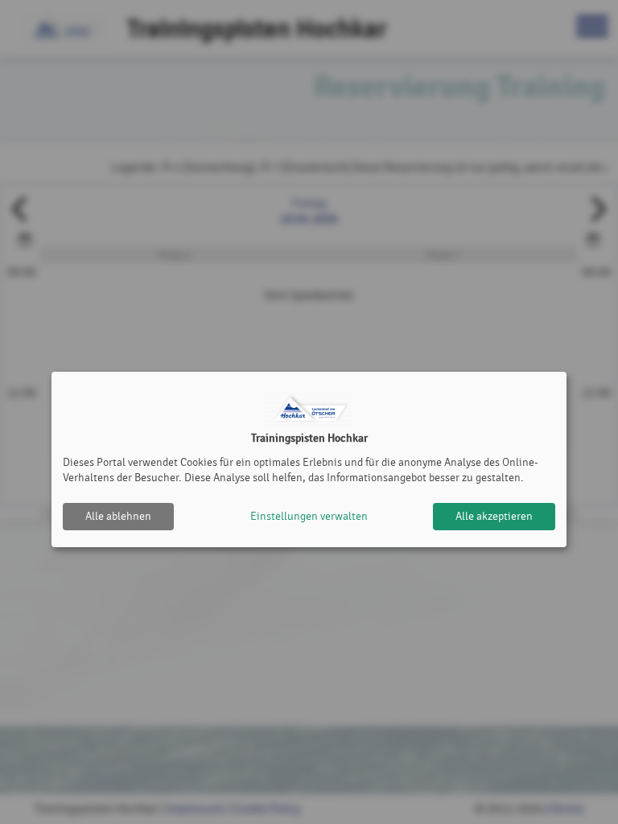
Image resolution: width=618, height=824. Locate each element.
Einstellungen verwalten (309, 516)
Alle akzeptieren (494, 516)
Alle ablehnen (118, 516)
